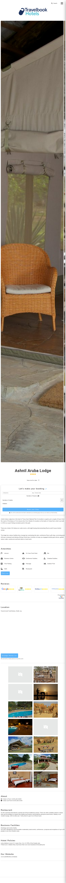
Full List (5, 573)
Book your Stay (33, 509)
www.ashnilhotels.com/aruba (9, 857)
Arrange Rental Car (9, 655)
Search (55, 3)
